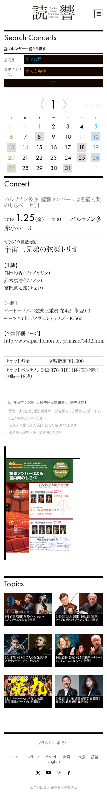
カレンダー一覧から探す (27, 49)
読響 (94, 757)
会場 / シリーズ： (12, 72)
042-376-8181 (56, 370)
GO (54, 83)
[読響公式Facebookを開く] (69, 774)
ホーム (14, 757)
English (53, 761)
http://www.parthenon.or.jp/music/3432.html (54, 340)
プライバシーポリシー (53, 743)
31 (68, 168)
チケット (52, 757)
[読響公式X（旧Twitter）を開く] (38, 774)
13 (11, 147)
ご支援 (80, 757)
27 (11, 168)
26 (95, 157)
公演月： (10, 60)
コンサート (32, 757)
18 (82, 147)
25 (81, 157)
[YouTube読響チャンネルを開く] (48, 774)
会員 (66, 757)
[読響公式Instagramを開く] (58, 774)
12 (96, 137)
